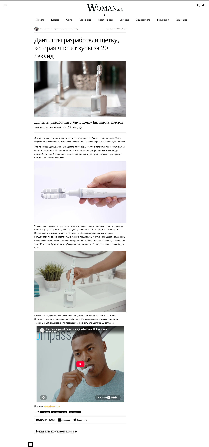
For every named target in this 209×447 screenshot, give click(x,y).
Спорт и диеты (105, 19)
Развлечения (163, 19)
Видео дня (181, 19)
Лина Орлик (45, 29)
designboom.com (52, 406)
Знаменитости (143, 19)
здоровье (45, 412)
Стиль (69, 19)
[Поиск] (198, 5)
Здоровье (124, 19)
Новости (40, 19)
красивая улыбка (59, 412)
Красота (55, 19)
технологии (75, 412)
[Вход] (203, 5)
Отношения (85, 19)
